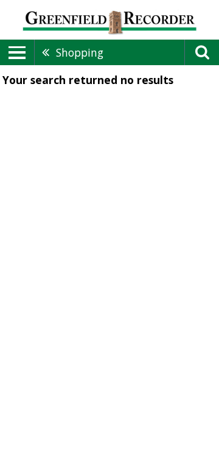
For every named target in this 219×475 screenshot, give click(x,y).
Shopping (79, 52)
